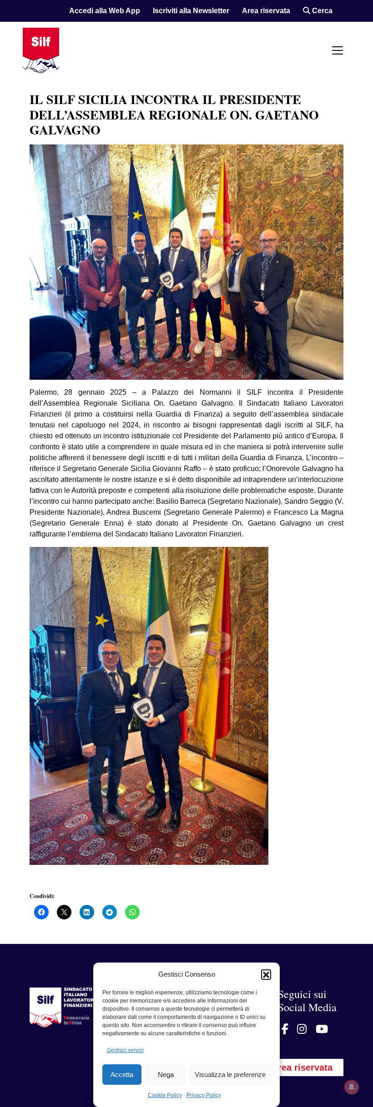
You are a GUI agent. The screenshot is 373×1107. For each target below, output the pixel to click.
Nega (166, 1074)
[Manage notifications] (351, 1087)
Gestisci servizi (125, 1050)
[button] (266, 974)
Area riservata (266, 11)
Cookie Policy (165, 1095)
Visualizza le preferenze (230, 1074)
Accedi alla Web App (104, 11)
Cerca (321, 11)
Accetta (122, 1074)
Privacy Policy (203, 1095)
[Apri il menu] (337, 50)
